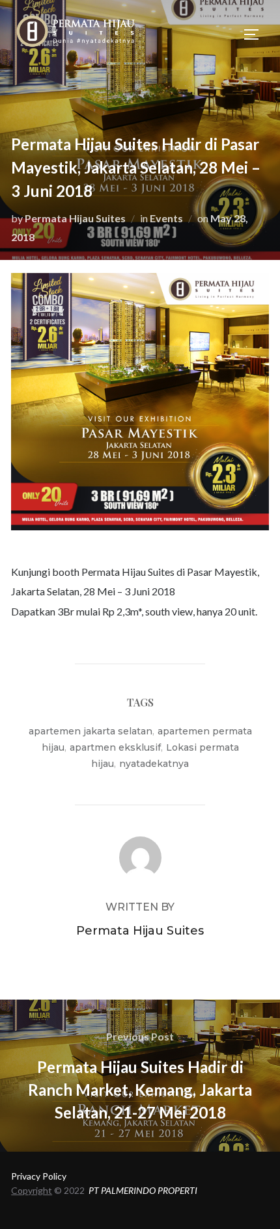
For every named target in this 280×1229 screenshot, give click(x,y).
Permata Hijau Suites (75, 218)
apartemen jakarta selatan (90, 731)
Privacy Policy (38, 1176)
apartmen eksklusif (115, 747)
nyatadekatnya (154, 764)
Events (166, 218)
